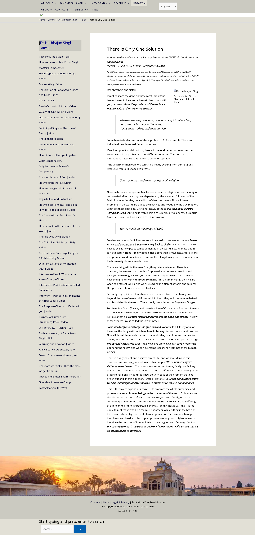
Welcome (47, 3)
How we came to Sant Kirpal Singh (59, 62)
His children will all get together (57, 155)
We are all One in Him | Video (56, 112)
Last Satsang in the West (53, 388)
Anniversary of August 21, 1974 (57, 349)
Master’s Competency (51, 68)
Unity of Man (98, 3)
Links (106, 502)
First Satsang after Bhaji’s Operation (60, 376)
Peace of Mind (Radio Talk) (54, 56)
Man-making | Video (51, 84)
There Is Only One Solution (54, 236)
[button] (54, 3)
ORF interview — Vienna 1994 (56, 327)
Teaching (120, 3)
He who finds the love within (55, 182)
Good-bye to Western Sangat (55, 382)
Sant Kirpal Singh (71, 3)
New (95, 9)
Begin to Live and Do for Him (55, 199)
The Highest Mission (51, 138)
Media (45, 9)
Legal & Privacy (120, 502)
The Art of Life (47, 100)
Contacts (61, 9)
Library (138, 3)
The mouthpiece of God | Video (57, 177)
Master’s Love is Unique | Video (57, 106)
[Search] (80, 529)
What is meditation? (50, 160)
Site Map (80, 9)
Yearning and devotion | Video (56, 344)
